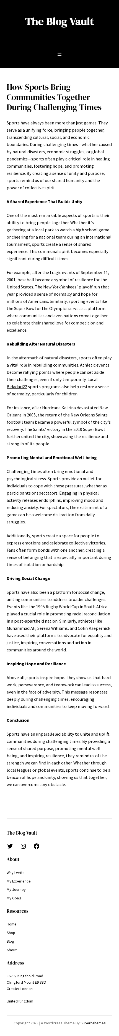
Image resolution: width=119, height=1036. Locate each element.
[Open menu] (59, 53)
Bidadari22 (17, 386)
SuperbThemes (93, 1022)
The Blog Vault (59, 21)
